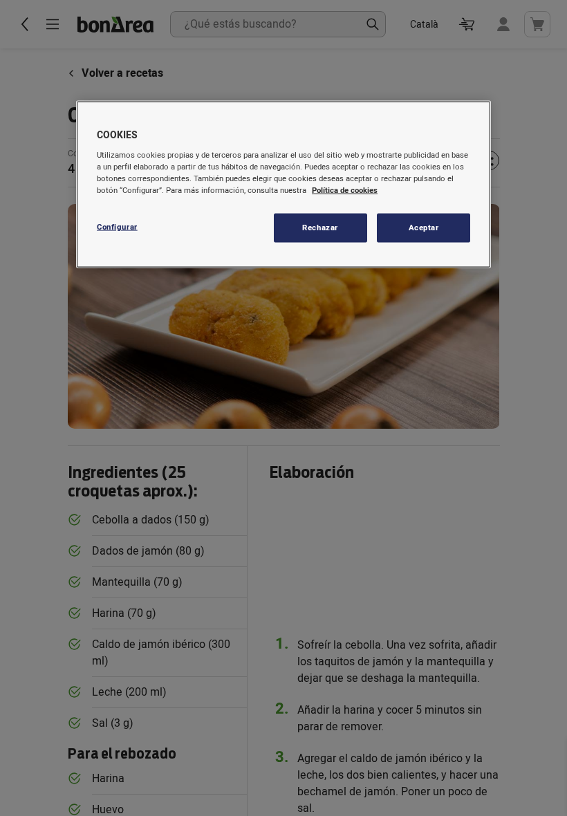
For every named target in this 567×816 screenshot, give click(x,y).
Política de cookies (345, 190)
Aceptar (424, 227)
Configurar (117, 226)
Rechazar (320, 227)
